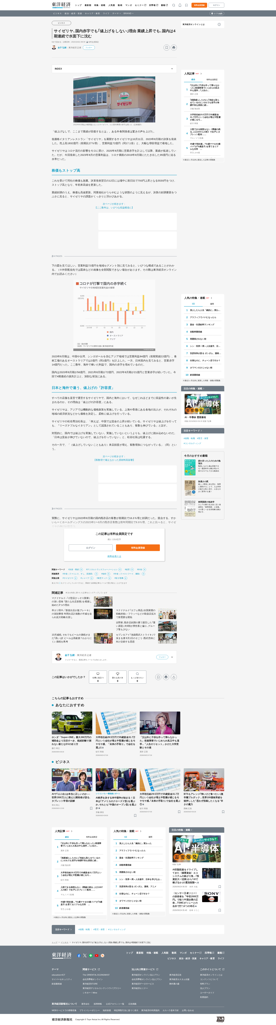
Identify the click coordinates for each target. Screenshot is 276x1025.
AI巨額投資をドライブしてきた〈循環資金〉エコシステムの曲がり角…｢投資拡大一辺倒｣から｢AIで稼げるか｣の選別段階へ (185, 876)
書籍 (163, 5)
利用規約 (204, 997)
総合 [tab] (193, 79)
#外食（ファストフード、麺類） (127, 574)
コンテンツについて (209, 979)
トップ (78, 5)
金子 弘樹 (62, 47)
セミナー (139, 5)
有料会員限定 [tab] (212, 79)
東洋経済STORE (90, 984)
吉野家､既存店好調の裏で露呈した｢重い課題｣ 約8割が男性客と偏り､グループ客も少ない (135, 626)
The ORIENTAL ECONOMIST (96, 975)
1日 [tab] (193, 304)
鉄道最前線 (195, 375)
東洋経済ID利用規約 (150, 1010)
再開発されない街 (198, 339)
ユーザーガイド (207, 993)
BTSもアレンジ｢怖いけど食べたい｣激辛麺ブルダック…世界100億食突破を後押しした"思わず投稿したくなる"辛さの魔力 (203, 799)
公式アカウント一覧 (115, 1004)
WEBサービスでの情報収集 (64, 1010)
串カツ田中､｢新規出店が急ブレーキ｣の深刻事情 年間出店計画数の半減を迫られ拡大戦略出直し (72, 613)
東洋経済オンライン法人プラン (146, 975)
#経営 (127, 569)
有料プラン (205, 984)
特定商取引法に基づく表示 (126, 1010)
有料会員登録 (199, 5)
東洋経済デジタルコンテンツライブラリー (102, 988)
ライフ (106, 13)
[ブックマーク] (167, 48)
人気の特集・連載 (194, 297)
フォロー (88, 48)
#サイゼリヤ (68, 578)
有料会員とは (114, 556)
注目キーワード (192, 430)
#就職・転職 (189, 438)
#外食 (139, 569)
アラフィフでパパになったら (203, 317)
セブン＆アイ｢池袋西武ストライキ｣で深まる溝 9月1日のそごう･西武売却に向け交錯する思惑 (135, 638)
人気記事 (189, 73)
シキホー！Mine (90, 993)
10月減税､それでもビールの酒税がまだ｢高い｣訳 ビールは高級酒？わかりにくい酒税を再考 (72, 638)
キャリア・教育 (92, 13)
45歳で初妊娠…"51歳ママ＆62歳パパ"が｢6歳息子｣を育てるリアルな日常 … (205, 146)
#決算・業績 (73, 569)
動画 (120, 5)
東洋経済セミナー (140, 988)
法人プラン (205, 988)
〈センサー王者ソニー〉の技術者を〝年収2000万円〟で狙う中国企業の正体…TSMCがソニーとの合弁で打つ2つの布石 (185, 899)
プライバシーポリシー (89, 1010)
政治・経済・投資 (73, 13)
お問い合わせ (188, 1010)
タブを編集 (218, 14)
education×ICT (58, 975)
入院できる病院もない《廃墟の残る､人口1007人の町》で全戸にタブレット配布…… (205, 132)
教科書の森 (174, 984)
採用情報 (98, 1004)
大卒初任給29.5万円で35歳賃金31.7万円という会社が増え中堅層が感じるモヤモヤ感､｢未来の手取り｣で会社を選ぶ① (160, 799)
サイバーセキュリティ (62, 979)
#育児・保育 (202, 438)
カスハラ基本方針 (171, 1010)
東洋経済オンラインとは (194, 24)
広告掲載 (132, 1004)
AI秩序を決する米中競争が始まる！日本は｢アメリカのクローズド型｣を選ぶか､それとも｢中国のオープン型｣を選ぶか (116, 802)
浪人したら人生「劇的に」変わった (205, 310)
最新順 (88, 5)
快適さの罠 (203, 481)
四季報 (152, 5)
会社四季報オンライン (93, 979)
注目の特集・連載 (193, 388)
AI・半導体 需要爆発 (195, 417)
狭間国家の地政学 (206, 502)
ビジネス (57, 13)
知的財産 (107, 1010)
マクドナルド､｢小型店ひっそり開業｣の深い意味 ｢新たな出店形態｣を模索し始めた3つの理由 (72, 601)
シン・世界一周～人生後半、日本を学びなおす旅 (205, 346)
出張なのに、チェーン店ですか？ (205, 360)
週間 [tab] (212, 304)
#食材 (103, 574)
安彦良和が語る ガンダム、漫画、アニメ (205, 353)
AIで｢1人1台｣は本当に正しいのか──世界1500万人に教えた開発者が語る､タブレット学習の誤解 (71, 797)
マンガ (128, 5)
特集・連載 (100, 5)
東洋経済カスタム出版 (179, 979)
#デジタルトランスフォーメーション (101, 569)
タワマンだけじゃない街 (201, 367)
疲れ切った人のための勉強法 (209, 462)
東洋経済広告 (175, 975)
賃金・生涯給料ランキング (202, 324)
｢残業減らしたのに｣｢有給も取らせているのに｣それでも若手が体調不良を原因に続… (205, 102)
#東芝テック (102, 578)
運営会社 (85, 1004)
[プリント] (174, 48)
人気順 (111, 5)
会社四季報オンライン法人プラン (147, 979)
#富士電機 (119, 578)
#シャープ (85, 578)
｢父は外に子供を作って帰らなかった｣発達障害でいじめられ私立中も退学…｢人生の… (205, 88)
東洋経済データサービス (143, 984)
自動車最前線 (196, 332)
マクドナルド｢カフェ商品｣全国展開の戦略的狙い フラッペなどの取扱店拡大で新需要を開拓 (136, 613)
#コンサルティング (192, 443)
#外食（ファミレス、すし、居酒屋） (78, 574)
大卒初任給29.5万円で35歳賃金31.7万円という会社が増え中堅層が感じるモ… (205, 117)
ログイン (216, 5)
